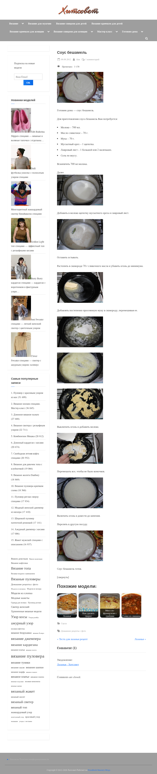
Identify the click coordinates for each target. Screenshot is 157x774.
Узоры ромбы (33, 617)
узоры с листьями (25, 721)
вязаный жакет (23, 691)
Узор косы (19, 616)
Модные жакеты (20, 598)
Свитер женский (20, 607)
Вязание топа (21, 568)
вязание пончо (31, 650)
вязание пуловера (27, 656)
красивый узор (32, 716)
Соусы (64, 623)
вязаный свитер (22, 701)
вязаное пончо (37, 676)
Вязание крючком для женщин (27, 31)
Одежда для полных (19, 602)
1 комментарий (92, 59)
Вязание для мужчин (39, 23)
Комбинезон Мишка (24, 436)
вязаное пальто (31, 672)
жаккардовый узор (21, 712)
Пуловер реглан (34, 602)
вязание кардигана (24, 644)
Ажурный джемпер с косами (30, 529)
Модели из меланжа (18, 589)
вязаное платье (20, 676)
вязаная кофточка (18, 628)
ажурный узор (22, 623)
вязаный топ (19, 707)
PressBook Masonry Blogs (99, 770)
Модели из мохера (34, 588)
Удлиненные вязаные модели (26, 611)
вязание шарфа (18, 671)
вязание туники (20, 662)
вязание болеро (38, 633)
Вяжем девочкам (19, 558)
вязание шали (18, 667)
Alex (78, 59)
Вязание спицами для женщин (70, 31)
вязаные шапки (16, 686)
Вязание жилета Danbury (26, 475)
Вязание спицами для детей (71, 23)
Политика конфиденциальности (34, 759)
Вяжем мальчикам (35, 559)
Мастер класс (104, 31)
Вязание (13, 23)
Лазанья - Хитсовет (68, 664)
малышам (14, 721)
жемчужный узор (17, 717)
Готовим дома (130, 31)
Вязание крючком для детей (107, 23)
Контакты (14, 759)
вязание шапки (35, 667)
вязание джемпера (26, 638)
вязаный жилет (18, 696)
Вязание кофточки (19, 563)
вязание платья (18, 649)
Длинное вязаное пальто (26, 414)
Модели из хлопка (21, 593)
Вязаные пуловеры (25, 578)
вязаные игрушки (17, 681)
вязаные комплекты (32, 681)
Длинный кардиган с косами (28, 442)
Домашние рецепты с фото (73, 630)
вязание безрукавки (21, 632)
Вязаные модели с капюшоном (23, 573)
